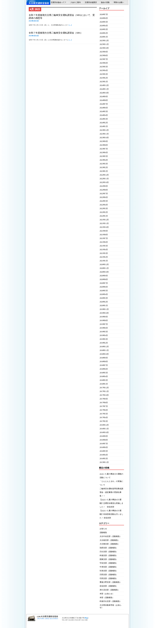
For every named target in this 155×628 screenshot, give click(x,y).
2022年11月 (104, 179)
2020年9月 (104, 276)
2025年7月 (104, 59)
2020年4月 (104, 294)
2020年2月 (104, 302)
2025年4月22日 (34, 36)
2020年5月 (104, 291)
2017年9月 (104, 399)
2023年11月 (104, 134)
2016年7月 (104, 444)
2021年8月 (104, 235)
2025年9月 (104, 52)
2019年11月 (104, 309)
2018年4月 (104, 376)
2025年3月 (104, 74)
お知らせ (103, 529)
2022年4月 (104, 205)
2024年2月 (104, 123)
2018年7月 (104, 365)
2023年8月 (104, 145)
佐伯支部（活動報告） (109, 586)
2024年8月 (104, 100)
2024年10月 (104, 93)
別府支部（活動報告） (109, 548)
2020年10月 (104, 272)
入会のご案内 (75, 2)
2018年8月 (104, 361)
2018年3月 (104, 380)
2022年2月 (104, 212)
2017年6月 (104, 410)
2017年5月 (104, 414)
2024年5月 (104, 111)
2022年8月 (104, 190)
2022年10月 (104, 182)
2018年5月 (104, 373)
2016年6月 (104, 447)
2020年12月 (104, 264)
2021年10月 (104, 227)
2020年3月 (104, 298)
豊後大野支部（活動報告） (110, 582)
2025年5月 (104, 67)
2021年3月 (104, 253)
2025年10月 (104, 48)
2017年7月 (104, 406)
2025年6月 (104, 63)
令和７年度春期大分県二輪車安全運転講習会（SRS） (56, 33)
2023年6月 (104, 152)
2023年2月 (104, 167)
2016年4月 (104, 455)
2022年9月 (104, 186)
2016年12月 (104, 425)
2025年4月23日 (34, 21)
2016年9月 (104, 436)
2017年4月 (104, 417)
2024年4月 (104, 115)
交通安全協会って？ (58, 2)
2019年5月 (104, 332)
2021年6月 (104, 242)
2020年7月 (104, 283)
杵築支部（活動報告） (109, 555)
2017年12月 (104, 388)
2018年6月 (104, 369)
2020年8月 (104, 279)
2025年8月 (104, 55)
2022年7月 (104, 194)
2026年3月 (104, 29)
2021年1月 (104, 261)
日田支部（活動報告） (109, 575)
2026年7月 (104, 14)
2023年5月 (104, 156)
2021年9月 (104, 231)
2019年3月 (104, 339)
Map (86, 618)
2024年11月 (104, 89)
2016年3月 (104, 458)
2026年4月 (104, 26)
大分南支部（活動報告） (110, 540)
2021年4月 (104, 249)
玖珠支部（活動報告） (109, 571)
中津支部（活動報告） (109, 567)
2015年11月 (104, 462)
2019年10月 (104, 313)
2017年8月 (104, 403)
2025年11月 (104, 44)
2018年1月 (104, 384)
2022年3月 (104, 208)
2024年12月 (104, 85)
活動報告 (103, 532)
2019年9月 (104, 317)
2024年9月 (104, 96)
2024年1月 (104, 126)
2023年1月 (104, 171)
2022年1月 (104, 216)
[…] (70, 25)
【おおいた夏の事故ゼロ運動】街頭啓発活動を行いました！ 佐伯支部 (111, 514)
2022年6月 (104, 197)
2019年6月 (104, 328)
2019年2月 (104, 343)
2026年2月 (104, 33)
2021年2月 (104, 257)
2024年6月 (104, 108)
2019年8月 (104, 320)
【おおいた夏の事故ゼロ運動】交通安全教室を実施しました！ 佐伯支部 (111, 503)
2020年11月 (104, 268)
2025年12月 (104, 41)
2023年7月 (104, 149)
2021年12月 (104, 220)
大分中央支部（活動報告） (110, 536)
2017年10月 (104, 395)
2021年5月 (104, 246)
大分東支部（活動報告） (110, 544)
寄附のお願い (119, 2)
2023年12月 (104, 130)
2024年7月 (104, 104)
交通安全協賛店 (91, 2)
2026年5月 (104, 22)
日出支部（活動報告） (109, 552)
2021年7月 (104, 238)
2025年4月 (104, 70)
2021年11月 (104, 223)
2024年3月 (104, 119)
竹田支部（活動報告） (109, 578)
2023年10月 (104, 138)
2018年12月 (104, 347)
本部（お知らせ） (107, 594)
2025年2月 (104, 78)
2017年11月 (104, 391)
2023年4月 (104, 160)
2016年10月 (104, 432)
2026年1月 (104, 37)
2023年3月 (104, 164)
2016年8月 (104, 440)
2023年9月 (104, 141)
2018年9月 (104, 358)
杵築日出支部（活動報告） (110, 601)
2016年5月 (104, 451)
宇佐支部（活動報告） (109, 563)
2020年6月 (104, 287)
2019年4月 (104, 335)
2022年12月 (104, 175)
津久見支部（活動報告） (110, 590)
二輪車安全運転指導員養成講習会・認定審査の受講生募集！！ (111, 492)
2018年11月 (104, 350)
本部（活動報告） (107, 597)
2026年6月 (104, 18)
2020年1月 (104, 305)
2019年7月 (104, 324)
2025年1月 (104, 82)
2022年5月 (104, 201)
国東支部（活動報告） (109, 559)
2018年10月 (104, 354)
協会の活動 (105, 2)
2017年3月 (104, 421)
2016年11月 (104, 429)
